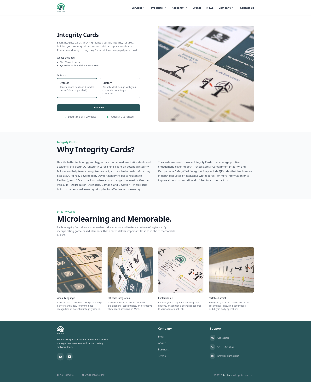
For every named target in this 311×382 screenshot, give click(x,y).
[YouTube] (60, 356)
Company (225, 8)
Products (157, 8)
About (162, 343)
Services (137, 8)
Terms (162, 356)
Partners (163, 349)
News (209, 8)
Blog (161, 336)
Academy (178, 8)
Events (197, 8)
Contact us (247, 8)
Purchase (98, 107)
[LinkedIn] (69, 356)
